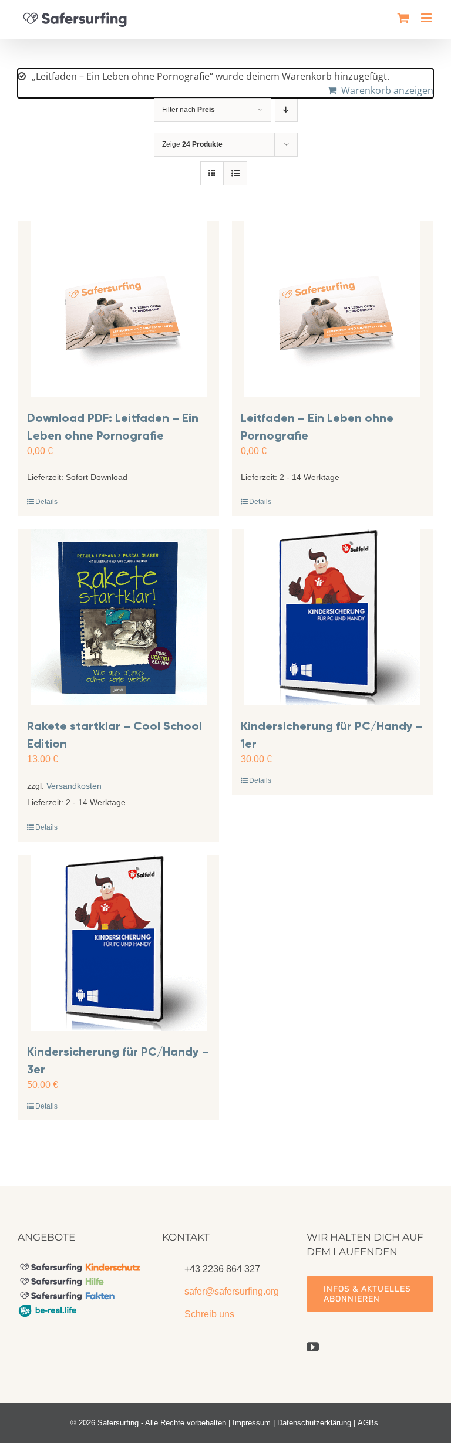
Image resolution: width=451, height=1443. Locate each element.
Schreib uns (209, 1314)
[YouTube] (313, 1347)
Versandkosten (74, 785)
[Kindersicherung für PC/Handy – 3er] (118, 943)
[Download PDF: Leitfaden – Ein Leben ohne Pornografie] (118, 309)
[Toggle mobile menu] (427, 18)
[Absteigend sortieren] (286, 110)
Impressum (252, 1422)
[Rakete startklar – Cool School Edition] (118, 617)
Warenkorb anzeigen (387, 90)
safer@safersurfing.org (231, 1291)
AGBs (368, 1422)
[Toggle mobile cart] (403, 18)
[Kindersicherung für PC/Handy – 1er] (332, 617)
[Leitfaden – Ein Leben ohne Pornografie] (332, 309)
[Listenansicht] (235, 173)
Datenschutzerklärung (314, 1422)
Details (46, 502)
